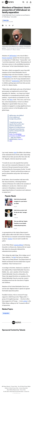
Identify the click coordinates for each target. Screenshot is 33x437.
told (14, 257)
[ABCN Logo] (9, 2)
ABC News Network (6, 386)
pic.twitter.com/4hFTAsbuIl (17, 136)
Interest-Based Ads (23, 388)
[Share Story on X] (6, 25)
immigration (15, 81)
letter (11, 99)
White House (8, 76)
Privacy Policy (14, 386)
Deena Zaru (6, 20)
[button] (2, 2)
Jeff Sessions (13, 55)
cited (15, 152)
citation (10, 239)
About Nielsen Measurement (13, 389)
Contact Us (26, 391)
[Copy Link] (13, 25)
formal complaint (7, 58)
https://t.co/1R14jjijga (15, 134)
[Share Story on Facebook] (3, 25)
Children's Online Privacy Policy (12, 388)
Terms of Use (23, 389)
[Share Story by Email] (9, 25)
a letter (25, 301)
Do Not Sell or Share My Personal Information (13, 391)
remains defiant (18, 245)
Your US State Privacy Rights (24, 386)
